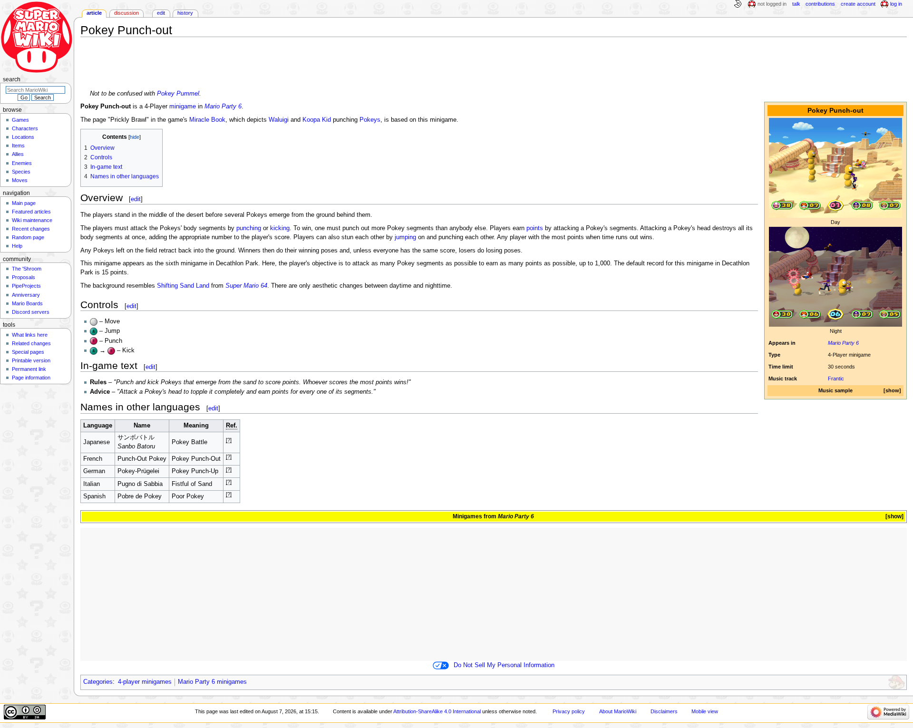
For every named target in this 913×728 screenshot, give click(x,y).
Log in (896, 4)
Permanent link (29, 369)
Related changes (31, 343)
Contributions (820, 4)
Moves (20, 180)
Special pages (28, 352)
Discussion (126, 13)
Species (21, 172)
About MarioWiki (617, 711)
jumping (405, 237)
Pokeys (369, 119)
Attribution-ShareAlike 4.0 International (437, 711)
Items (18, 145)
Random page (28, 237)
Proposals (23, 277)
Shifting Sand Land (183, 285)
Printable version (31, 360)
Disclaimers (664, 711)
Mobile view (704, 711)
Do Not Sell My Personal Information (504, 665)
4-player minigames (145, 682)
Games (20, 120)
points (534, 228)
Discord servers (30, 312)
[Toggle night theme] (737, 4)
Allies (18, 154)
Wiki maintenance (32, 220)
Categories (98, 682)
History (185, 13)
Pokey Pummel (178, 93)
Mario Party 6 (843, 343)
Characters (25, 128)
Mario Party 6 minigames (212, 682)
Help (17, 246)
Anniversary (26, 295)
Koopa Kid (316, 119)
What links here (30, 335)
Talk (796, 4)
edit (136, 199)
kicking (280, 228)
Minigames (467, 516)
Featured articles (31, 211)
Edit (161, 13)
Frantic (836, 378)
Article (94, 13)
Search (11, 79)
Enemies (22, 163)
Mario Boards (27, 303)
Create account (858, 4)
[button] (892, 390)
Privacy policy (569, 711)
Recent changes (31, 229)
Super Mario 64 (246, 285)
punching (248, 228)
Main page (24, 203)
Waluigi (279, 119)
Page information (31, 377)
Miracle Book (207, 119)
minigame (182, 106)
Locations (23, 137)
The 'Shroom (26, 269)
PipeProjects (26, 286)
